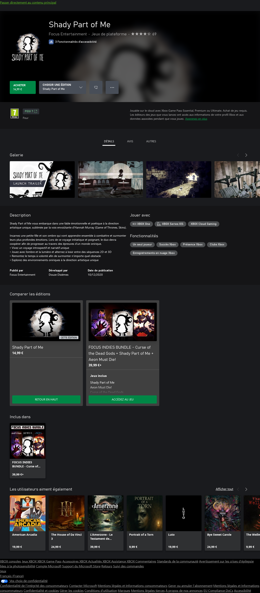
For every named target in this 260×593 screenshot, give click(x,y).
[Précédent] (238, 155)
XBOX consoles (10, 561)
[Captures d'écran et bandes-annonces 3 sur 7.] (178, 179)
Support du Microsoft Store (81, 566)
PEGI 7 (29, 111)
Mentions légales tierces (148, 590)
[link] (28, 450)
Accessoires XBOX (75, 561)
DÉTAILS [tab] (109, 141)
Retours (106, 566)
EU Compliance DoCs (218, 590)
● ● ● (112, 87)
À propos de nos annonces (184, 590)
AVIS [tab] (130, 141)
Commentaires (145, 561)
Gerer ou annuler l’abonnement (190, 585)
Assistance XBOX (123, 561)
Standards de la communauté (177, 561)
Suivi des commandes (128, 566)
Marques (124, 590)
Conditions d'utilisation (100, 590)
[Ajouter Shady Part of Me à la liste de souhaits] (95, 87)
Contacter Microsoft (83, 585)
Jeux (3, 571)
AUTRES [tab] (151, 141)
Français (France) (12, 576)
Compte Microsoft (48, 566)
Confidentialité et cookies (41, 590)
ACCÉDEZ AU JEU (123, 399)
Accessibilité (242, 590)
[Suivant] (246, 155)
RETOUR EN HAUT (46, 399)
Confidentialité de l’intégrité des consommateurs (34, 585)
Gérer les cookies (72, 590)
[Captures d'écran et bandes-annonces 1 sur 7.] (42, 179)
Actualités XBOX (99, 561)
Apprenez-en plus (196, 119)
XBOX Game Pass (49, 561)
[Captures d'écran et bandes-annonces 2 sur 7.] (110, 179)
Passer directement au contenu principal (28, 2)
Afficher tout (224, 489)
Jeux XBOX (29, 561)
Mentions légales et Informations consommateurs (132, 585)
